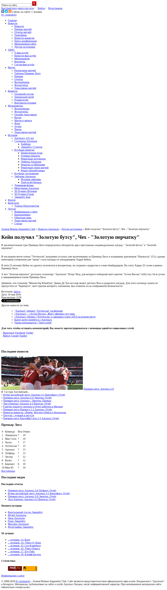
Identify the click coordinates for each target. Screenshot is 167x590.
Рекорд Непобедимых (33, 170)
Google (15, 335)
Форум (11, 200)
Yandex (23, 335)
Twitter (29, 332)
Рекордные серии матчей (35, 167)
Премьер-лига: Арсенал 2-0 (99, 388)
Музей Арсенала (17, 515)
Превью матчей (23, 29)
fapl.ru (17, 291)
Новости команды (24, 38)
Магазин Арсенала (18, 524)
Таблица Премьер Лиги (27, 73)
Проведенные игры (32, 152)
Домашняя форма (24, 185)
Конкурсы (13, 203)
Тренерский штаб (24, 97)
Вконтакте (9, 332)
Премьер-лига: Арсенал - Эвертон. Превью (27, 400)
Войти (41, 8)
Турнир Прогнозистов (26, 205)
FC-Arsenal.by (9, 14)
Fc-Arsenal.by (23, 581)
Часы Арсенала (16, 518)
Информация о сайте (26, 211)
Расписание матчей (25, 70)
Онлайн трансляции (25, 114)
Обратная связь (22, 217)
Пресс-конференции (25, 41)
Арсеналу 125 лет (24, 138)
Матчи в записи (23, 120)
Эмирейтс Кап (22, 197)
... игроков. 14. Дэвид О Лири (24, 542)
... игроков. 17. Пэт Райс (21, 551)
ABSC (11, 49)
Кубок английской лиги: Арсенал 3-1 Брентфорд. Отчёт (34, 394)
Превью (18, 76)
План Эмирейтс (16, 521)
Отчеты (18, 79)
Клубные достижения (26, 173)
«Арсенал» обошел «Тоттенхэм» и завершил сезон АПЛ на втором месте (55, 316)
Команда (12, 91)
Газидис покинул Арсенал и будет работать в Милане (33, 406)
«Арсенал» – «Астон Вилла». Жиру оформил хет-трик (44, 313)
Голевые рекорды (30, 155)
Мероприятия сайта (25, 44)
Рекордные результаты (33, 158)
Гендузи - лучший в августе (18, 415)
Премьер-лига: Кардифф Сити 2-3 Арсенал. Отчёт (31, 418)
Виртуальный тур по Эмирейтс (25, 512)
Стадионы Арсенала (25, 141)
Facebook (20, 332)
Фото (17, 123)
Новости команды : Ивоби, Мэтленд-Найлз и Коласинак (34, 412)
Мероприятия (22, 58)
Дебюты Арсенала (31, 161)
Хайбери (26, 144)
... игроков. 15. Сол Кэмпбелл (24, 545)
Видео (17, 117)
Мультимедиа (15, 105)
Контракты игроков (25, 102)
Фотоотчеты (21, 85)
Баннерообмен (22, 214)
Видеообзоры (21, 82)
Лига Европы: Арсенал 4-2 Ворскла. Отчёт (27, 403)
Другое (12, 208)
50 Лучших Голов (24, 194)
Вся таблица (8, 471)
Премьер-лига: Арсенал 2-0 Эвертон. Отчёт (27, 397)
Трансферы (20, 35)
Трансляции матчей (25, 88)
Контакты (19, 61)
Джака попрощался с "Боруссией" (33, 322)
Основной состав (24, 94)
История (12, 135)
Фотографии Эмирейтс (21, 527)
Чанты (18, 129)
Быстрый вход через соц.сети (17, 8)
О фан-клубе (21, 52)
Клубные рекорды (24, 150)
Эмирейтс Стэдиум (31, 147)
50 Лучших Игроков (25, 191)
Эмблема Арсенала (25, 176)
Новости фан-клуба (25, 55)
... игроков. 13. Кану (19, 539)
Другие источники (24, 46)
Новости (12, 23)
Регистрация (55, 8)
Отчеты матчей (22, 32)
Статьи (18, 223)
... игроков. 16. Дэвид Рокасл (24, 548)
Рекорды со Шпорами (33, 164)
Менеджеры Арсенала (26, 188)
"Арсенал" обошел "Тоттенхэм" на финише (38, 310)
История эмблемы (31, 179)
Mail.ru (6, 335)
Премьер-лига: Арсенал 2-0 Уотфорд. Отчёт (32, 490)
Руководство (21, 99)
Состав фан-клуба (24, 64)
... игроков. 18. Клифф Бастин (24, 554)
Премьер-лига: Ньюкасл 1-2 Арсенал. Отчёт (27, 409)
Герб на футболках (31, 182)
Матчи (11, 67)
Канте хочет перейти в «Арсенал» (33, 319)
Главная (12, 20)
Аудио (17, 126)
